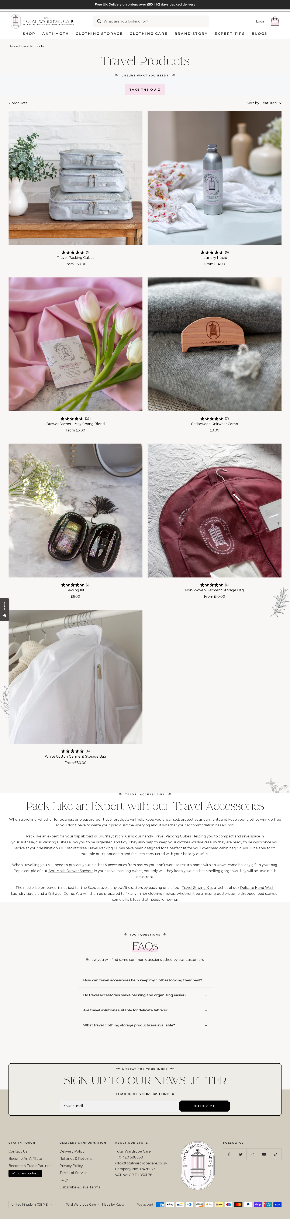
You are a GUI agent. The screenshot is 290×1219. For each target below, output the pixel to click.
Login (260, 21)
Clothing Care (149, 34)
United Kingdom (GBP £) (29, 1204)
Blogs (259, 34)
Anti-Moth (55, 34)
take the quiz (145, 90)
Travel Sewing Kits (197, 888)
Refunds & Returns (75, 1159)
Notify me (204, 1106)
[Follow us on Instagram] (252, 1154)
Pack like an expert (42, 836)
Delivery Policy (71, 1151)
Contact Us (17, 1151)
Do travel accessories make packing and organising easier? (134, 995)
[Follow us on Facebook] (229, 1154)
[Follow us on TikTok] (276, 1154)
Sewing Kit (75, 590)
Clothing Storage (99, 34)
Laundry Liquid (214, 258)
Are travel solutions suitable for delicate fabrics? (125, 1010)
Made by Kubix (113, 1204)
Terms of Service (73, 1173)
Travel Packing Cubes (75, 258)
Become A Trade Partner (29, 1166)
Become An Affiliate (25, 1159)
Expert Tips (230, 34)
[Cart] (274, 21)
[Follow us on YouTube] (264, 1154)
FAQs (63, 1180)
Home (13, 46)
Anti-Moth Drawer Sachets (70, 871)
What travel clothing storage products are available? (129, 1025)
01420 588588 (131, 1157)
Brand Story (191, 34)
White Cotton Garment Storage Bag (75, 756)
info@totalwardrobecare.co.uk (141, 1163)
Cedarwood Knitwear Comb (214, 424)
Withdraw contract (25, 1173)
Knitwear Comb (61, 894)
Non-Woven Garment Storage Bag (214, 590)
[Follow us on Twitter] (240, 1154)
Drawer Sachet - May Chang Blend (75, 424)
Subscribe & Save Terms (79, 1187)
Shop (29, 34)
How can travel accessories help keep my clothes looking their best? (142, 980)
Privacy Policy (71, 1166)
